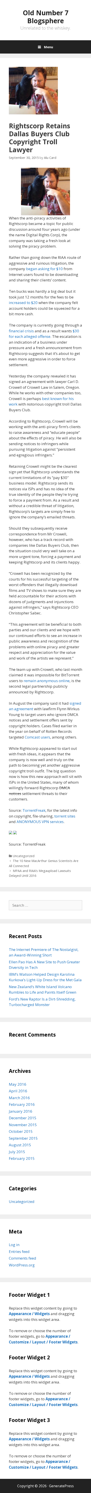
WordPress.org (22, 1265)
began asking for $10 (44, 268)
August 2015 (20, 1144)
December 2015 (22, 1117)
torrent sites (64, 816)
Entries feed (19, 1251)
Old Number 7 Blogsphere (45, 16)
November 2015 (23, 1124)
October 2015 (21, 1131)
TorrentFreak (34, 810)
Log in (14, 1244)
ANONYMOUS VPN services (40, 821)
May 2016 (17, 1084)
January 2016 (20, 1111)
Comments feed (22, 1258)
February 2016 (22, 1104)
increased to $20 (23, 302)
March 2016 (19, 1097)
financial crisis (21, 330)
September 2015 (23, 1138)
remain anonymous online (47, 680)
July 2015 (17, 1151)
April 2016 (18, 1090)
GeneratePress (61, 1485)
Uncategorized (23, 856)
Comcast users (37, 737)
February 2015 (22, 1158)
